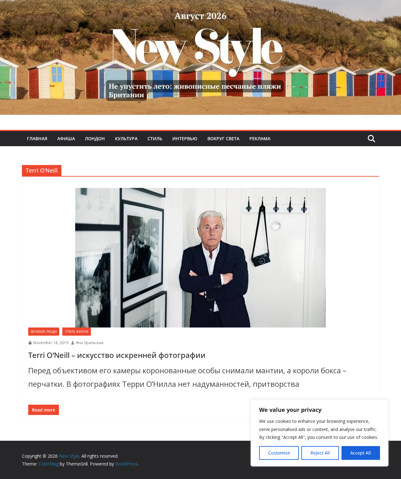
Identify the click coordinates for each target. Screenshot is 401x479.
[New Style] (200, 7)
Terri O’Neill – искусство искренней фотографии (117, 355)
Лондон (95, 138)
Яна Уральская (89, 342)
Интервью (184, 138)
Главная (37, 138)
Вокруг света (223, 138)
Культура (126, 138)
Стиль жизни (76, 331)
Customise (279, 453)
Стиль (155, 138)
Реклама (259, 138)
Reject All (320, 453)
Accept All (360, 453)
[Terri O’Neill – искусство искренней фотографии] (200, 257)
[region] (319, 432)
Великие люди (44, 331)
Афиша (66, 138)
